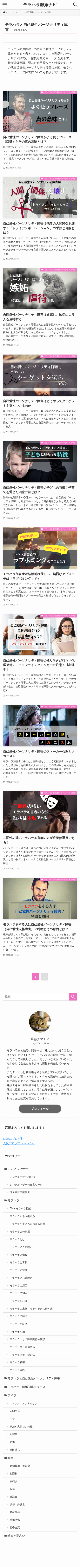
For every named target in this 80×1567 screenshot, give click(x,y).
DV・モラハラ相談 (20, 1208)
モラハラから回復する (22, 1216)
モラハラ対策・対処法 (22, 1354)
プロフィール (40, 1108)
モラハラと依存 (18, 1254)
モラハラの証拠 (18, 1323)
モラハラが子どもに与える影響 (27, 1223)
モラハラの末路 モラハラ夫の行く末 (31, 1308)
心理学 (13, 1434)
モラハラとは (17, 1239)
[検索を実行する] (73, 997)
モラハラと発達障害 (21, 1277)
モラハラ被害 (17, 1362)
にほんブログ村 (13, 1138)
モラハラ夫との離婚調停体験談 (27, 1339)
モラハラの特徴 (18, 1316)
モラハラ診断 (17, 1370)
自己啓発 (15, 1449)
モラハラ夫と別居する (22, 1347)
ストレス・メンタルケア (23, 1403)
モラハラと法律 (18, 1270)
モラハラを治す (18, 1331)
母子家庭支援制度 (20, 1192)
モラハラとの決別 (20, 1231)
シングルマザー (18, 1168)
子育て (13, 1418)
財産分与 (15, 1512)
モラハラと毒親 (18, 1262)
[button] (75, 4)
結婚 (12, 1441)
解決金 (13, 1496)
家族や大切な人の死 (21, 1426)
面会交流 (15, 1527)
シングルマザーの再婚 (22, 1176)
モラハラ (13, 1200)
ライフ (12, 1395)
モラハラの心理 (18, 1300)
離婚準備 (15, 1519)
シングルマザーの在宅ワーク (26, 1184)
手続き (13, 1481)
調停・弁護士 (17, 1504)
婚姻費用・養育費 (20, 1465)
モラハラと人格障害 (21, 1246)
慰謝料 (13, 1473)
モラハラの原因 (18, 1285)
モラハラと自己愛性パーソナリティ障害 (34, 1378)
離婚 (10, 1457)
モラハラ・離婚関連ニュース (26, 1386)
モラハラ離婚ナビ (40, 5)
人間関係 (15, 1411)
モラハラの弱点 (18, 1293)
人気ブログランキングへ (19, 1143)
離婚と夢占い (16, 1535)
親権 (12, 1488)
